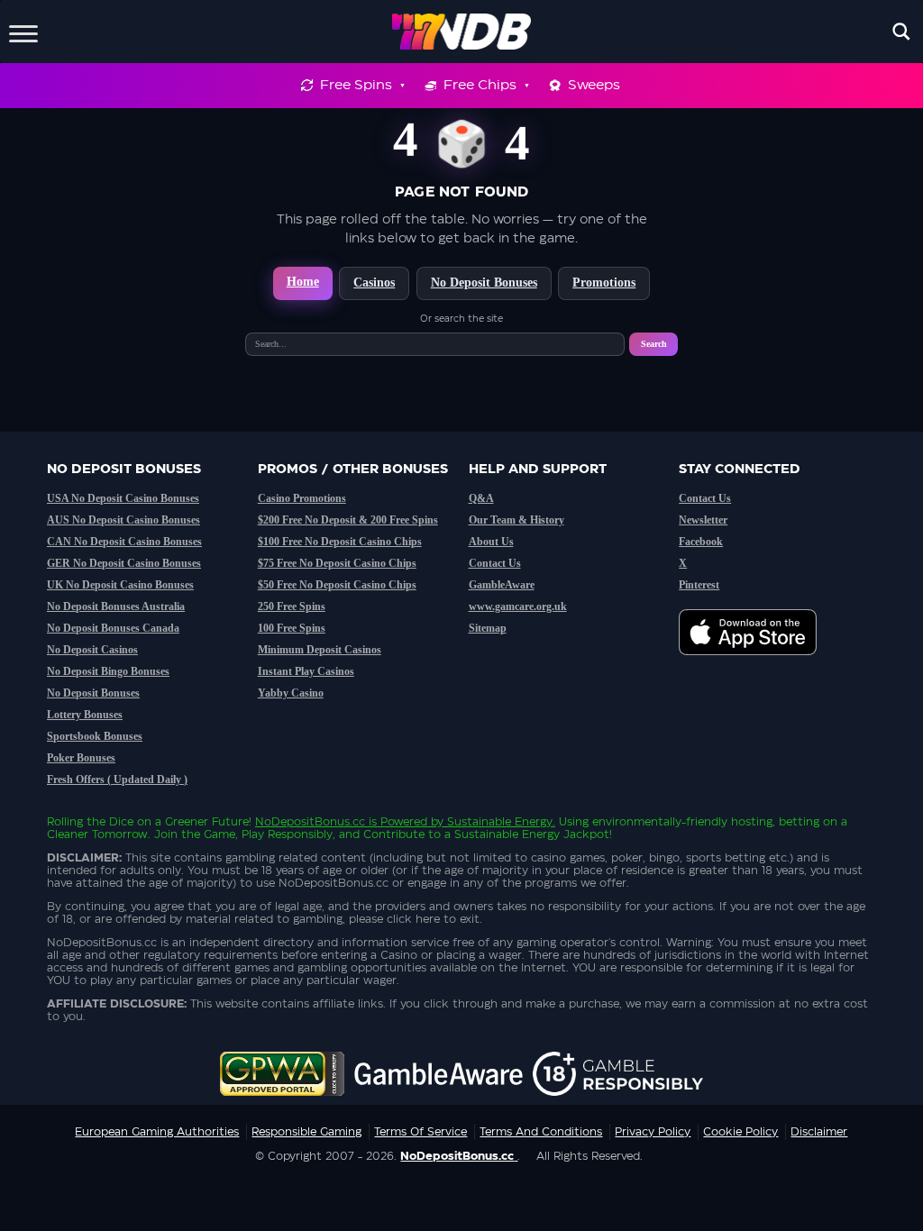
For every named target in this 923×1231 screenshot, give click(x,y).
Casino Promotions (302, 498)
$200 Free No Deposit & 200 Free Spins (348, 520)
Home (303, 281)
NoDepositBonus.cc (310, 821)
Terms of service (420, 1131)
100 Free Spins (291, 628)
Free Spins (356, 85)
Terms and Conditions (541, 1131)
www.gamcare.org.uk (518, 606)
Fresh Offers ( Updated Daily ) (117, 779)
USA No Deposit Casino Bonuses (123, 498)
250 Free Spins (291, 606)
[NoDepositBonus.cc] (462, 31)
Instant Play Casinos (306, 671)
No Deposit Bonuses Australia (116, 606)
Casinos (374, 282)
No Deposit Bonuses (484, 282)
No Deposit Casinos (92, 649)
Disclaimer (818, 1131)
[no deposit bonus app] (757, 664)
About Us (491, 541)
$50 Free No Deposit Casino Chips (337, 585)
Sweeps (594, 85)
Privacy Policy (652, 1131)
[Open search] (901, 31)
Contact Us (495, 563)
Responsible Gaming (306, 1131)
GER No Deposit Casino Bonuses (124, 563)
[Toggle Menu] (23, 31)
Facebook (701, 541)
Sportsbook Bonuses (94, 736)
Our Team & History (516, 520)
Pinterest (699, 585)
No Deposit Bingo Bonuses (108, 671)
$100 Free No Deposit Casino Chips (340, 541)
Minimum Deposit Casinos (319, 649)
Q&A (481, 498)
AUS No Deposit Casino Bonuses (123, 520)
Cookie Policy (740, 1131)
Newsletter (703, 520)
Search (654, 344)
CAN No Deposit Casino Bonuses (124, 541)
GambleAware (502, 585)
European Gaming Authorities (157, 1131)
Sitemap (488, 628)
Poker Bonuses (81, 758)
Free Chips (479, 85)
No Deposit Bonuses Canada (113, 628)
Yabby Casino (291, 693)
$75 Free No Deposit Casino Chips (337, 563)
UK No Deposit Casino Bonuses (120, 585)
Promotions (603, 282)
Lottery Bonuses (85, 714)
